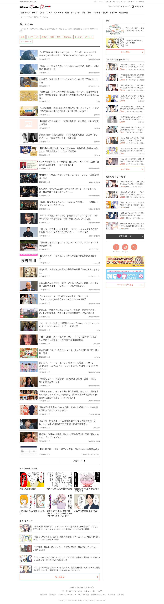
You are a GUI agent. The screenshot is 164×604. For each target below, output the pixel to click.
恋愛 (67, 13)
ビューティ (113, 1)
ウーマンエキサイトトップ (119, 6)
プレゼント (131, 1)
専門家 (105, 13)
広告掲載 (120, 594)
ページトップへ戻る (125, 285)
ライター (113, 13)
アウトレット (26, 41)
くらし (101, 1)
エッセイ (96, 13)
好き (59, 37)
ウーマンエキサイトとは (72, 591)
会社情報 (43, 594)
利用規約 (52, 594)
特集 (83, 13)
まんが (120, 1)
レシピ (107, 1)
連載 (89, 13)
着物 (52, 37)
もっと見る (59, 577)
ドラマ (30, 37)
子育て (96, 1)
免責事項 (111, 594)
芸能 (22, 37)
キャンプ (78, 37)
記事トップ (25, 13)
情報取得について (98, 594)
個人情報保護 (83, 594)
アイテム (88, 37)
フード (49, 13)
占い (125, 1)
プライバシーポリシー (67, 594)
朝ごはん (67, 37)
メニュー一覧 (140, 1)
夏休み (44, 37)
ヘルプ (99, 591)
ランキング (75, 13)
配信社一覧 (123, 13)
